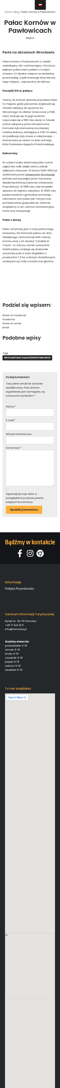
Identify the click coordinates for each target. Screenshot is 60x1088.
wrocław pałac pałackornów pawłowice (27, 357)
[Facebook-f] (20, 553)
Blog (16, 12)
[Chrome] (40, 553)
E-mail (10, 420)
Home (8, 12)
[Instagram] (30, 553)
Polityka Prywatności (17, 595)
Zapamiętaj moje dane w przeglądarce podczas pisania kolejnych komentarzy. (25, 498)
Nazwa (11, 406)
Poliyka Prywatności (19, 588)
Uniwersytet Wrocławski (39, 174)
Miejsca (30, 38)
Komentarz (14, 448)
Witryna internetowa (18, 434)
